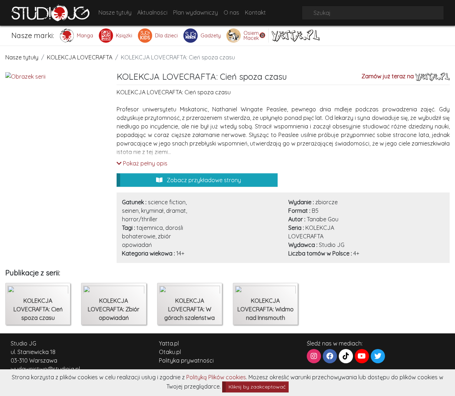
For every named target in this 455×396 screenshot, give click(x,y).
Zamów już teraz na (388, 76)
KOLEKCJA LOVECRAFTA (79, 57)
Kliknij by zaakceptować (257, 387)
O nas (231, 12)
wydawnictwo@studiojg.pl (45, 369)
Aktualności (152, 12)
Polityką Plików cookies (216, 377)
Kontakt (255, 12)
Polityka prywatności (186, 360)
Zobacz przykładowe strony (203, 180)
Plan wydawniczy (195, 12)
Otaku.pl (170, 351)
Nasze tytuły (115, 12)
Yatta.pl (169, 343)
